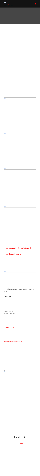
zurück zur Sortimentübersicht (19, 248)
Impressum (28, 465)
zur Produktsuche (13, 254)
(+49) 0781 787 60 (20, 76)
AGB (34, 465)
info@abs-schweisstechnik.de (13, 341)
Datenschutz (19, 465)
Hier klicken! (20, 81)
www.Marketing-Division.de (24, 467)
